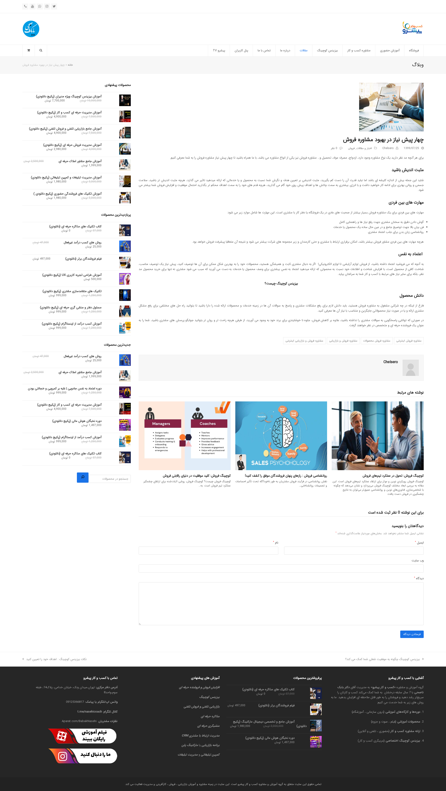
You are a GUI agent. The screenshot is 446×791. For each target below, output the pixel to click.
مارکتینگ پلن (190, 745)
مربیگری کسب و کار (371, 740)
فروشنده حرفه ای (189, 687)
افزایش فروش (211, 687)
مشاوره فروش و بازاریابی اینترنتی (304, 341)
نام (275, 542)
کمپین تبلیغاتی (210, 754)
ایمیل (419, 542)
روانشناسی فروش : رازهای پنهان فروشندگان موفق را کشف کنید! (286, 475)
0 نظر (334, 148)
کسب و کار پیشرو (383, 687)
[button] (29, 50)
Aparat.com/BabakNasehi (79, 721)
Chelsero (388, 148)
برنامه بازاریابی (211, 745)
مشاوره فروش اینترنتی (408, 341)
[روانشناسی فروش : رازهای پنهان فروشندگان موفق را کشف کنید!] (281, 435)
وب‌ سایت (418, 560)
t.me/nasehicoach (90, 711)
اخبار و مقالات (364, 148)
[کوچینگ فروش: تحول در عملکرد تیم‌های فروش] (378, 435)
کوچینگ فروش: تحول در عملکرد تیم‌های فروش (393, 475)
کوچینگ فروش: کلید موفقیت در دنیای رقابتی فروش (197, 475)
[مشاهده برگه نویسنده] (411, 368)
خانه (70, 65)
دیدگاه (419, 578)
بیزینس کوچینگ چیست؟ (281, 283)
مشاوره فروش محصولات (376, 341)
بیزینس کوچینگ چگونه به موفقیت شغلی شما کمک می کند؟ (382, 659)
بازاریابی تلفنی (211, 706)
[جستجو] (83, 477)
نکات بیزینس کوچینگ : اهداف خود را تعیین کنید (56, 659)
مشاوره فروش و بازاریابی (343, 341)
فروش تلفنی (191, 706)
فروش (351, 148)
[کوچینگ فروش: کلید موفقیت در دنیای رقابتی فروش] (185, 435)
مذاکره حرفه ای (210, 716)
